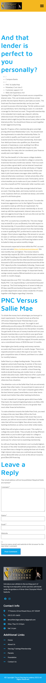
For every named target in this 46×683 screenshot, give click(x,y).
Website (4, 533)
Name (4, 515)
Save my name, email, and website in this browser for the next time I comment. (22, 545)
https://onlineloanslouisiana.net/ (26, 249)
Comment (5, 487)
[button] (42, 6)
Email (3, 524)
